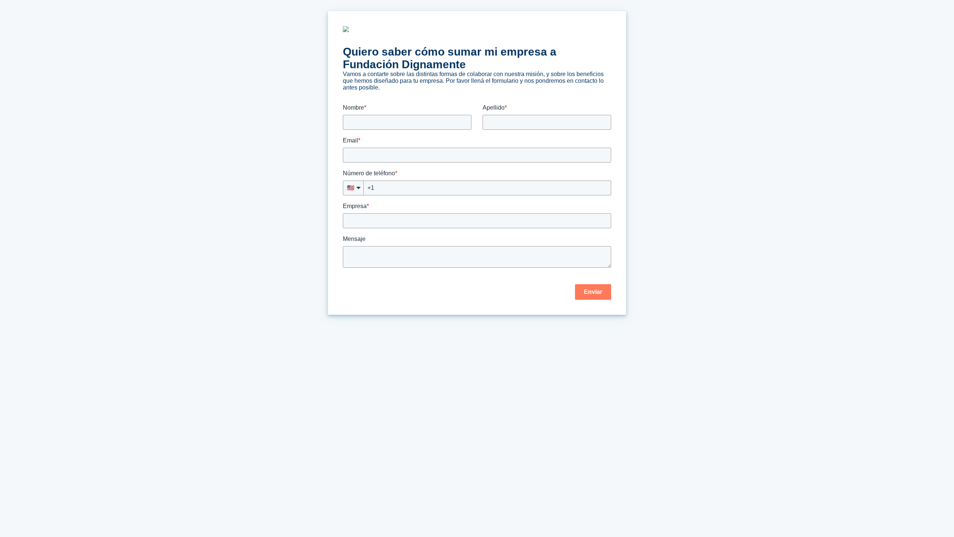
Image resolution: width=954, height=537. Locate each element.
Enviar (593, 292)
